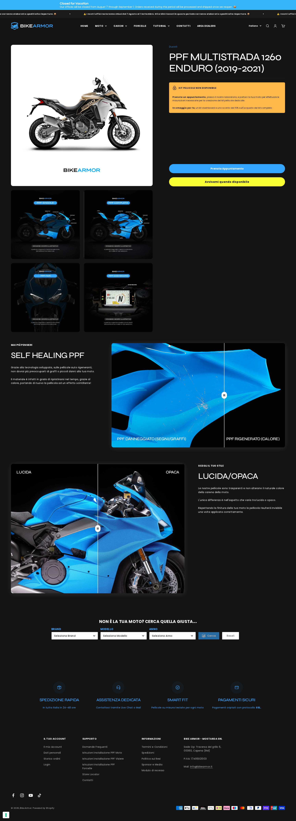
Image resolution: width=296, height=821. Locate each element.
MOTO (99, 26)
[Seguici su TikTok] (39, 795)
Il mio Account (53, 747)
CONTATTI (183, 26)
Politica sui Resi (151, 758)
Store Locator (90, 774)
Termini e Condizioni (154, 747)
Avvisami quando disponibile (227, 182)
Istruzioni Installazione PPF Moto (102, 752)
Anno (153, 629)
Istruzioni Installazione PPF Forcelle (98, 766)
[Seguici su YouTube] (30, 795)
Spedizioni (148, 752)
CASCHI (119, 26)
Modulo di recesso (153, 770)
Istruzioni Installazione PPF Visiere (103, 758)
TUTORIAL (159, 26)
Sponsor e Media (152, 764)
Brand (56, 629)
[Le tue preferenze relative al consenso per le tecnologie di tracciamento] (6, 815)
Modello (106, 629)
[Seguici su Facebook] (13, 795)
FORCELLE (140, 26)
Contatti (87, 780)
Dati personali (52, 752)
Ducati (173, 46)
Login (47, 764)
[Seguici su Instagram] (22, 795)
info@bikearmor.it (201, 766)
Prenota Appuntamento (227, 168)
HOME (84, 26)
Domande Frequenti (95, 747)
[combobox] (74, 636)
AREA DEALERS (206, 26)
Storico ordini (52, 758)
